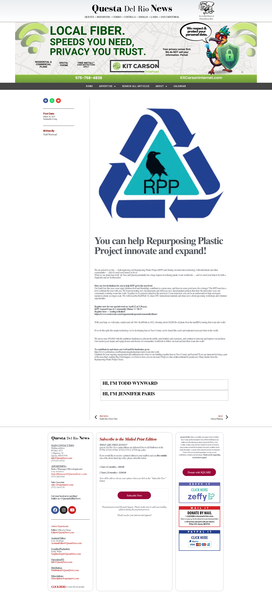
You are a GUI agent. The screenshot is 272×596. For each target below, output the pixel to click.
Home (89, 86)
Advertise (106, 86)
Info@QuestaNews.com (61, 562)
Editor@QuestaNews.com (62, 532)
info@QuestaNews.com (61, 458)
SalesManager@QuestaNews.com (69, 473)
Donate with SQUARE (199, 472)
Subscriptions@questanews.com (65, 578)
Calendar (180, 86)
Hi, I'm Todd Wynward (129, 382)
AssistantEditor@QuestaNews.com (66, 543)
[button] (45, 100)
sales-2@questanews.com (62, 484)
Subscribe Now (134, 495)
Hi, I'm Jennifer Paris (128, 393)
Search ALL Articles (135, 86)
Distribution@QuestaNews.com (65, 570)
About (160, 86)
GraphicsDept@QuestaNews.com (66, 553)
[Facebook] (55, 510)
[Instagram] (64, 510)
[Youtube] (72, 510)
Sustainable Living (50, 118)
